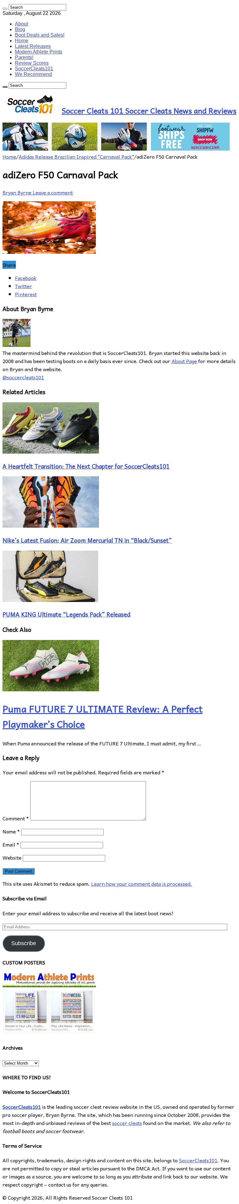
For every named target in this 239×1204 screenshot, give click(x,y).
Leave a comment (53, 192)
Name (11, 831)
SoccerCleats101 (34, 68)
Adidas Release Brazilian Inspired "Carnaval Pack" (76, 156)
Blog (20, 29)
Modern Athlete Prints (38, 51)
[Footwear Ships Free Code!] (116, 148)
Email (10, 844)
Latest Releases (33, 46)
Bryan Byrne (17, 192)
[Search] (4, 9)
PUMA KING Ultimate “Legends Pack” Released (66, 614)
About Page (184, 361)
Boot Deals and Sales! (39, 35)
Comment (15, 818)
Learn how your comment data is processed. (141, 884)
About (21, 23)
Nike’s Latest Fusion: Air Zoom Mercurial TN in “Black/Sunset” (87, 540)
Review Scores (32, 63)
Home (21, 40)
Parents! (24, 57)
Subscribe (23, 943)
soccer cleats (127, 1123)
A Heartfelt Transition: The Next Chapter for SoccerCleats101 (86, 466)
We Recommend (33, 74)
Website (11, 857)
